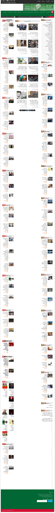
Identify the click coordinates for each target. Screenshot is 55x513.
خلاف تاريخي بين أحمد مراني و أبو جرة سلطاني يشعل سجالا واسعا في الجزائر (33, 68)
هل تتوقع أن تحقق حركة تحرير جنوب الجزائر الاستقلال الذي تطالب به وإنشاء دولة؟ (47, 419)
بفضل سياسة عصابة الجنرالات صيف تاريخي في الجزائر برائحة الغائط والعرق (5, 26)
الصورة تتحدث (49, 36)
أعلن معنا (47, 1)
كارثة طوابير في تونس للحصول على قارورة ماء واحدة (11, 405)
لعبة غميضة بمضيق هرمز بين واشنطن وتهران (44, 364)
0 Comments (23, 38)
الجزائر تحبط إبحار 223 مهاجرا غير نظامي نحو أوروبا (44, 203)
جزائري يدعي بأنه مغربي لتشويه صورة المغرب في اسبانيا (5, 393)
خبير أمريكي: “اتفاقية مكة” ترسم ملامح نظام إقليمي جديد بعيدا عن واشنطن (5, 226)
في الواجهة (50, 48)
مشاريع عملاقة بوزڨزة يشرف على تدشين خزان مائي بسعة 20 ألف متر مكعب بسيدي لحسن (44, 145)
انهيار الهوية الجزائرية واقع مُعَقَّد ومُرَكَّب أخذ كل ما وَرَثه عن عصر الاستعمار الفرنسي (44, 188)
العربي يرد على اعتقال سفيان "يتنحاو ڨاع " (11, 428)
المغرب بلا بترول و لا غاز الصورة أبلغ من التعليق (44, 349)
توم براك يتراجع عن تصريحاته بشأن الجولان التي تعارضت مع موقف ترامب (5, 458)
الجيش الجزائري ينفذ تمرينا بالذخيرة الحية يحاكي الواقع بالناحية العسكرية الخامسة (33, 50)
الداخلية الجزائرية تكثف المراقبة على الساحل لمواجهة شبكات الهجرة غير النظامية (5, 160)
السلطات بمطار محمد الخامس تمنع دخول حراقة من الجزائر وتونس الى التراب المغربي (5, 149)
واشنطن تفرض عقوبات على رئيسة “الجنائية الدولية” (5, 217)
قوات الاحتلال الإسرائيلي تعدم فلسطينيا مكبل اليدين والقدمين (44, 377)
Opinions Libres (49, 22)
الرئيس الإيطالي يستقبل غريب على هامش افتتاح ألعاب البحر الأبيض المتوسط (5, 103)
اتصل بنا (39, 1)
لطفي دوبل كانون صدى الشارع (5, 416)
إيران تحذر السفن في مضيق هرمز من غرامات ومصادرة (5, 449)
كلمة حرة (24, 12)
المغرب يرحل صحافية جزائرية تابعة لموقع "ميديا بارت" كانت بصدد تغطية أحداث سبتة (44, 100)
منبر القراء (50, 58)
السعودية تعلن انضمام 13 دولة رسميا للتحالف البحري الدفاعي (5, 114)
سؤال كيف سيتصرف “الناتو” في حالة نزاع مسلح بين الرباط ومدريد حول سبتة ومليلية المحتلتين (5, 299)
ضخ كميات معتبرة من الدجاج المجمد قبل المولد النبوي (5, 138)
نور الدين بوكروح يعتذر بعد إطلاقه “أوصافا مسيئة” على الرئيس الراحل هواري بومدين (22, 101)
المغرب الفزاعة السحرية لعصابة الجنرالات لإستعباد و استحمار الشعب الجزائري (6, 75)
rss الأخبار (50, 405)
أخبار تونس (50, 30)
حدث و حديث (49, 43)
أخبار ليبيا (50, 31)
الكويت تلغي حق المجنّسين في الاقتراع (5, 208)
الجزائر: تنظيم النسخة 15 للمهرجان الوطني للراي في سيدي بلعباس (5, 331)
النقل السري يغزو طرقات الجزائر (44, 396)
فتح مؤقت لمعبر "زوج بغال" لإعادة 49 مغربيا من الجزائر (44, 67)
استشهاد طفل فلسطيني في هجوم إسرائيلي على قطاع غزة (44, 387)
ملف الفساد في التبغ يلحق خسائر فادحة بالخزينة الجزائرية (44, 291)
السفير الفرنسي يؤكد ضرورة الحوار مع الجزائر (22, 49)
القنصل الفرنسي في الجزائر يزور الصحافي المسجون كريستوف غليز (33, 85)
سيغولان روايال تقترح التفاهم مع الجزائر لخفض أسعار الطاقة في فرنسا (44, 156)
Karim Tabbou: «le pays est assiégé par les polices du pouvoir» (5, 372)
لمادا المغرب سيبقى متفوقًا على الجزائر (5, 428)
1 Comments (34, 38)
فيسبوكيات (10, 12)
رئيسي (52, 1)
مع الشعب (50, 56)
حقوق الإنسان (49, 44)
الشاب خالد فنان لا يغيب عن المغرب (5, 313)
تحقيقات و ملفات (30, 12)
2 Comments (23, 107)
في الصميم (50, 47)
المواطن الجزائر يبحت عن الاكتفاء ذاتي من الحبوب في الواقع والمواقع (44, 325)
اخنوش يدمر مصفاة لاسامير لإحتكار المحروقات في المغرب (11, 392)
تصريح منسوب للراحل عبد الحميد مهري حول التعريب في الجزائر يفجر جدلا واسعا (44, 280)
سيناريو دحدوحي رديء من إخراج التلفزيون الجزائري (44, 170)
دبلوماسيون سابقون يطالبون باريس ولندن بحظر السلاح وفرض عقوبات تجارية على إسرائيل (5, 176)
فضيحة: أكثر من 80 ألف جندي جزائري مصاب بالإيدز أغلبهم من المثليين (5, 49)
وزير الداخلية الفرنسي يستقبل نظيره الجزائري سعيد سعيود (22, 34)
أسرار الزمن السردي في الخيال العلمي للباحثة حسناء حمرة (5, 322)
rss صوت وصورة (49, 407)
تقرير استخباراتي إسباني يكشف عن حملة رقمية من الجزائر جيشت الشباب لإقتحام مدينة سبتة (44, 227)
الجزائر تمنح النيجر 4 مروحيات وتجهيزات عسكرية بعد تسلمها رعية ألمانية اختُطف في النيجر (44, 214)
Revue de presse (49, 26)
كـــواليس (5, 12)
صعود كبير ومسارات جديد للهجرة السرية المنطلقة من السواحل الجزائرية (44, 253)
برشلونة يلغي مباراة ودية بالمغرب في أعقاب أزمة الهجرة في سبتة (5, 124)
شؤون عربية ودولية (48, 46)
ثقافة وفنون (50, 42)
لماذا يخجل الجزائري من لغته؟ (44, 179)
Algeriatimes (11, 510)
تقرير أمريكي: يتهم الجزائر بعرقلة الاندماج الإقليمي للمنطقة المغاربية (22, 67)
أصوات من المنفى (49, 35)
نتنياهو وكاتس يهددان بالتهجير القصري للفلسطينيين (5, 469)
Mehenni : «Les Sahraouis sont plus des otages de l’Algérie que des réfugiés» (5, 361)
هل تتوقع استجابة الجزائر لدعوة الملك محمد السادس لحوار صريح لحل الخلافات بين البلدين (47, 414)
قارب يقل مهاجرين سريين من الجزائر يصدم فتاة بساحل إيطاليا (44, 111)
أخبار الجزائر (48, 12)
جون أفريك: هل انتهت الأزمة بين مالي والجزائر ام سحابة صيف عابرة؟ (44, 301)
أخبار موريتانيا (49, 32)
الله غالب (14, 12)
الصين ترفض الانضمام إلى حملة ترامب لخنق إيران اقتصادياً (5, 187)
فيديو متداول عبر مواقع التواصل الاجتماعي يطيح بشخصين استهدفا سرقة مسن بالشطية (5, 242)
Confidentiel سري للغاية (47, 24)
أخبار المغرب (50, 28)
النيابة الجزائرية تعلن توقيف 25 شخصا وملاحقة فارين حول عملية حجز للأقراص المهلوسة (5, 254)
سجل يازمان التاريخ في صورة (44, 356)
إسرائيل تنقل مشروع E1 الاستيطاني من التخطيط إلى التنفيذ (5, 196)
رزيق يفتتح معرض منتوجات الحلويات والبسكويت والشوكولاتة (22, 85)
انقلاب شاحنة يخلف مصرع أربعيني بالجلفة (44, 135)
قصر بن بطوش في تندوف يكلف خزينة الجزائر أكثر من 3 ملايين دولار (5, 266)
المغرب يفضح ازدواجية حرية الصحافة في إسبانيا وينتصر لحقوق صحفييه (5, 287)
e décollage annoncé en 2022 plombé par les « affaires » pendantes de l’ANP (5, 346)
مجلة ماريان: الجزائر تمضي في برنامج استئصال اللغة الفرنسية (44, 76)
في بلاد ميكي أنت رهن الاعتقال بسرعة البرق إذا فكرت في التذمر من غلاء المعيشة (5, 63)
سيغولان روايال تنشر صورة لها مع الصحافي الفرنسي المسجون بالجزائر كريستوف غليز (33, 101)
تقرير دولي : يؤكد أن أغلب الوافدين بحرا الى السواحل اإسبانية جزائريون (44, 122)
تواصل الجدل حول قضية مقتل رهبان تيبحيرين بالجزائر (33, 34)
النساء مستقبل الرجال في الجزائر (5, 279)
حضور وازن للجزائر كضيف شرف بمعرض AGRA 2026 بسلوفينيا (44, 315)
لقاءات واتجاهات (49, 54)
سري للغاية (19, 12)
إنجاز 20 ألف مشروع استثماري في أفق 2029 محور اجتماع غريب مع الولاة (44, 335)
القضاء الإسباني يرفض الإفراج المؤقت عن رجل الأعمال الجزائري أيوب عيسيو (44, 264)
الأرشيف (51, 14)
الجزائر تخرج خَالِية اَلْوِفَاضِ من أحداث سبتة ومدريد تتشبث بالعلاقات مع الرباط (44, 242)
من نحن (43, 1)
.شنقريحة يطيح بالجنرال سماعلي (5, 439)
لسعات (51, 52)
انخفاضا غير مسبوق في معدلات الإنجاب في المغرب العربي (44, 86)
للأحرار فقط (36, 12)
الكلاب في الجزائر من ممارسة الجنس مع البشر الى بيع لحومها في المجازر (5, 88)
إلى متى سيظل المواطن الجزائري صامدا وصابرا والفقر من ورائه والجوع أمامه (5, 37)
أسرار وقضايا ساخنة (48, 34)
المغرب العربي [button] (42, 12)
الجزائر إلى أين (12, 416)
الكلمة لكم (50, 38)
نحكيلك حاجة (50, 59)
